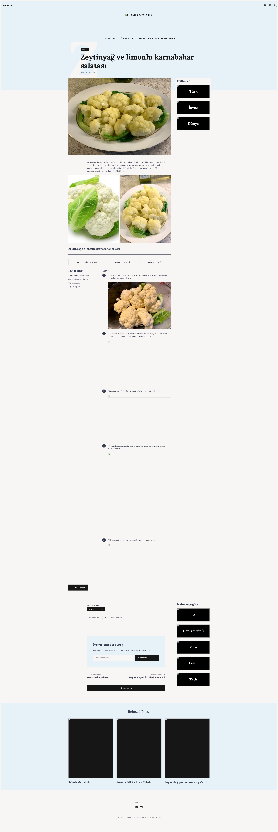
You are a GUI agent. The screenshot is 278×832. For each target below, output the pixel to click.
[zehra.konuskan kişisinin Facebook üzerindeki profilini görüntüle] (136, 807)
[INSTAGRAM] (270, 5)
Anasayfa (110, 38)
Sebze (91, 609)
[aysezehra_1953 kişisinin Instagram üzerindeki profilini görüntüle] (141, 807)
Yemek (85, 49)
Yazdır (74, 587)
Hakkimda (6, 5)
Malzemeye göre (164, 38)
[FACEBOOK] (265, 5)
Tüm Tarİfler (127, 38)
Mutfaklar (145, 38)
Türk (100, 609)
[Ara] (275, 5)
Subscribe (142, 658)
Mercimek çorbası (97, 677)
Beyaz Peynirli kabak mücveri (147, 677)
